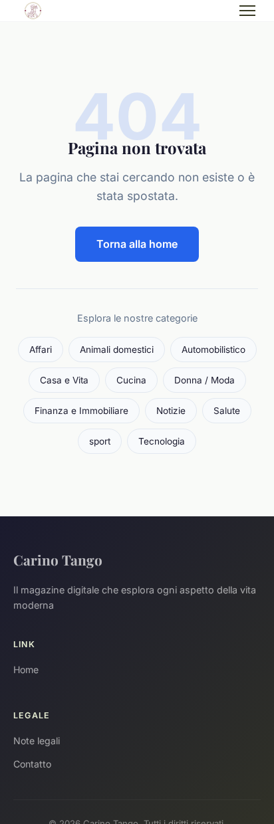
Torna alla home (137, 244)
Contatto (32, 764)
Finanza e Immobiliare (81, 410)
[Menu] (247, 10)
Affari (40, 349)
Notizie (171, 410)
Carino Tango (57, 559)
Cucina (131, 380)
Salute (226, 410)
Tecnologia (161, 441)
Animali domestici (117, 349)
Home (26, 669)
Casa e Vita (64, 380)
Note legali (36, 740)
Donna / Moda (204, 380)
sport (99, 441)
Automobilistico (213, 349)
